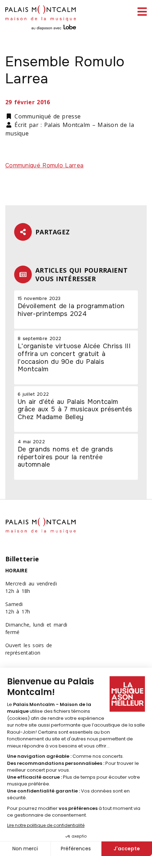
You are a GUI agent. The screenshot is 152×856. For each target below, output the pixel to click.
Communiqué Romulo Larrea (44, 165)
